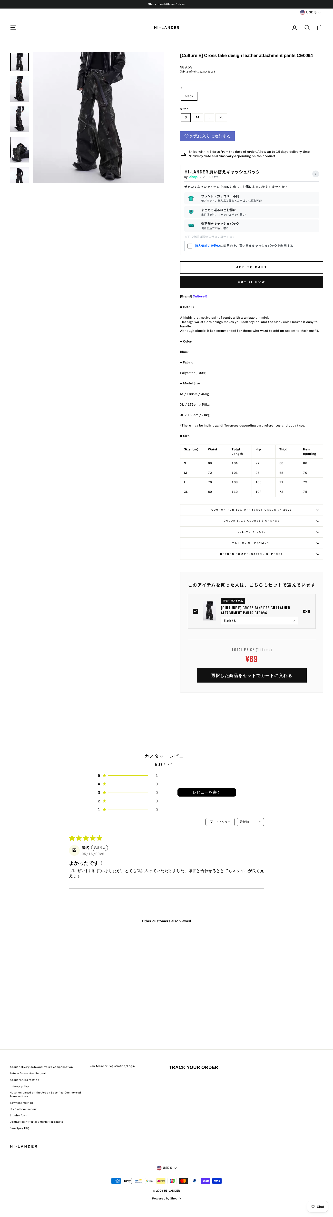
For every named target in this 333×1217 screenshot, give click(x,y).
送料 (183, 71)
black (189, 96)
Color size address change (252, 520)
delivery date (251, 531)
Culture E (200, 296)
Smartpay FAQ (19, 1128)
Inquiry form (18, 1115)
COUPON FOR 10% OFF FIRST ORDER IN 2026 (251, 509)
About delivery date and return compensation (41, 1067)
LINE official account (24, 1109)
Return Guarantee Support (28, 1073)
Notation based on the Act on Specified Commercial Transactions (45, 1094)
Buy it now (252, 282)
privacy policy (19, 1086)
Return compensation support (251, 554)
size (184, 109)
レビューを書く (207, 792)
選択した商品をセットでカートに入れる (251, 675)
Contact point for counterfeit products (36, 1121)
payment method (21, 1102)
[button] (127, 775)
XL (221, 117)
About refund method (24, 1080)
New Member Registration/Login (112, 1066)
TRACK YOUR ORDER (193, 1067)
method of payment (251, 542)
